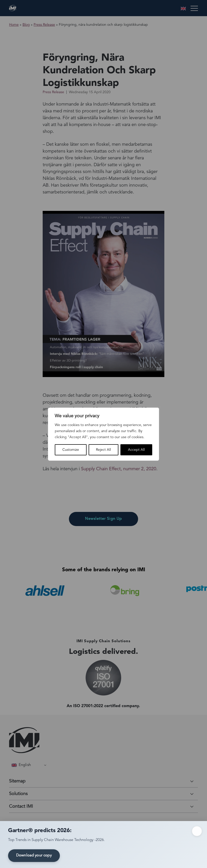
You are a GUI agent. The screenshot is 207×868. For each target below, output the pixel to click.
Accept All (136, 450)
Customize (70, 450)
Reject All (103, 450)
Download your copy (34, 855)
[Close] (197, 831)
